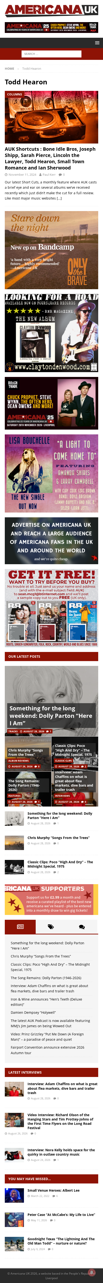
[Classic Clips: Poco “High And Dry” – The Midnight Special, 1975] (14, 867)
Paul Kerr (49, 174)
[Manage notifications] (92, 1272)
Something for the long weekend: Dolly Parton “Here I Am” (51, 715)
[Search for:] (51, 53)
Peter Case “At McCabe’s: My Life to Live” (61, 1214)
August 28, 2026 (33, 731)
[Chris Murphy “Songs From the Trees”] (14, 843)
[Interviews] (14, 1089)
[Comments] (81, 927)
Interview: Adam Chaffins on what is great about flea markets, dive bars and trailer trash (74, 781)
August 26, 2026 (18, 1133)
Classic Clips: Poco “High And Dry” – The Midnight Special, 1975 (73, 750)
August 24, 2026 (40, 1160)
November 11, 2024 (22, 174)
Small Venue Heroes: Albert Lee (54, 1190)
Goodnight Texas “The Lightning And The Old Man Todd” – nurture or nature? (61, 1241)
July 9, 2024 (38, 1249)
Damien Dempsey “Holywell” (33, 1012)
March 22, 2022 (40, 1196)
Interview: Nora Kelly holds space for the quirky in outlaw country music (61, 1152)
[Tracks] (14, 1244)
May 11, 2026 (39, 1220)
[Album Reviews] (14, 1220)
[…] (59, 198)
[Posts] (20, 927)
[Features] (14, 1195)
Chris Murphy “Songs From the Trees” (25, 752)
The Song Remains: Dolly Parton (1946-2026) (24, 785)
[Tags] (51, 927)
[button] (96, 42)
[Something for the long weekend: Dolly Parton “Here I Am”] (51, 701)
